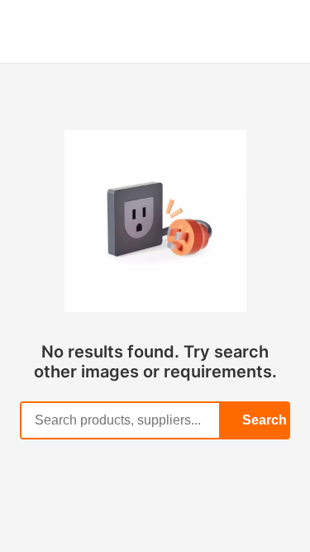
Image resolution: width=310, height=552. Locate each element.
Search (264, 420)
